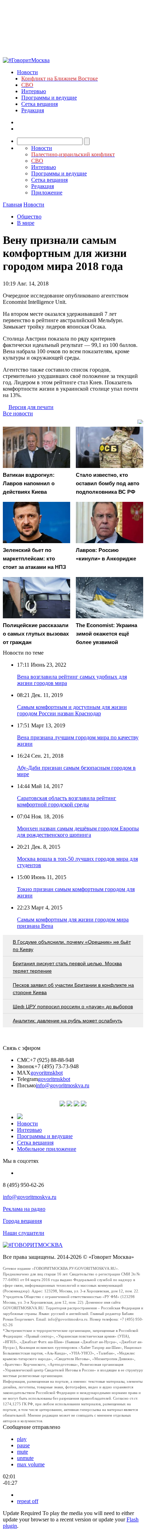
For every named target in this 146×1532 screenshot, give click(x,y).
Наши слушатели (23, 1233)
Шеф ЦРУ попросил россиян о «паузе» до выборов (73, 1006)
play (22, 1439)
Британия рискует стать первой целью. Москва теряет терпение (67, 967)
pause (23, 1445)
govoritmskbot (46, 1073)
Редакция (32, 110)
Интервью (33, 91)
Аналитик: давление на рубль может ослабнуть (67, 1020)
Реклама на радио (24, 1209)
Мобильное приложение (46, 1149)
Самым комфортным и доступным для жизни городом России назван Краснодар (72, 710)
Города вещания (22, 1221)
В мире (25, 223)
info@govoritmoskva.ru (62, 1085)
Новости (27, 72)
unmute (25, 1458)
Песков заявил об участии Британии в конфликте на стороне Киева (73, 988)
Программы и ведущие (49, 98)
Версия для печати (31, 407)
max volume (31, 1464)
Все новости (18, 413)
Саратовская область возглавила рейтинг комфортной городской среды (66, 801)
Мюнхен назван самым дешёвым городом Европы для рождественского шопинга (78, 831)
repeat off (27, 1501)
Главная (12, 205)
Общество (29, 217)
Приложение (46, 193)
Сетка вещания (39, 104)
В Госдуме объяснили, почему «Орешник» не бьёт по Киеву (72, 945)
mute (22, 1452)
